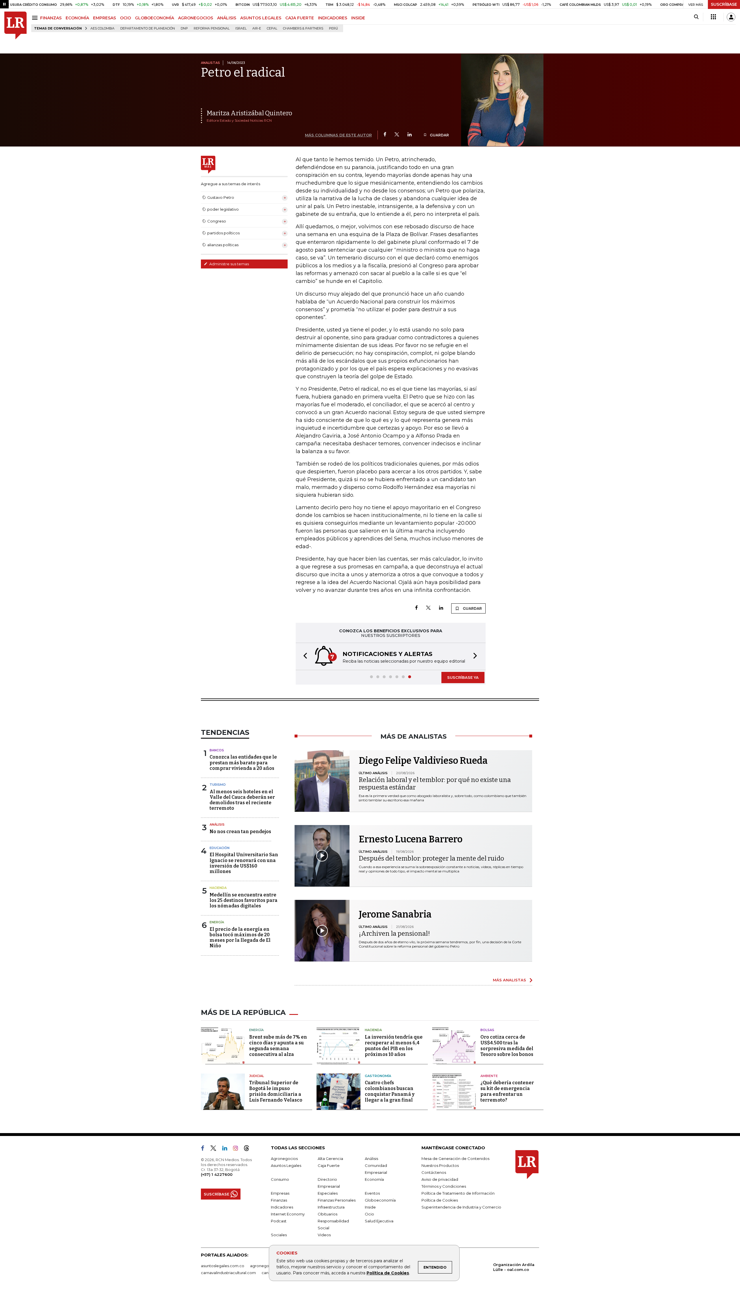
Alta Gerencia (330, 1158)
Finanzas (279, 1200)
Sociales (279, 1234)
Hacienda (218, 888)
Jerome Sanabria (395, 914)
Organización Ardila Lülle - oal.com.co (513, 1267)
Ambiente (489, 1076)
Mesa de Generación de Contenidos (455, 1158)
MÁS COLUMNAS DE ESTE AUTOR (338, 135)
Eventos (372, 1193)
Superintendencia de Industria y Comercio (461, 1207)
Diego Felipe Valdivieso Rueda (423, 760)
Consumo (280, 1179)
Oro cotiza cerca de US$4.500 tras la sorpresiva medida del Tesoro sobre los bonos (506, 1045)
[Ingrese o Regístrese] (731, 17)
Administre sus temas (228, 264)
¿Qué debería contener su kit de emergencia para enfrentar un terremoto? (507, 1091)
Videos (324, 1234)
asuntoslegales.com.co (222, 1265)
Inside (370, 1207)
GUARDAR (439, 135)
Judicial (256, 1076)
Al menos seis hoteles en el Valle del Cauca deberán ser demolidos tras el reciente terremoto (242, 800)
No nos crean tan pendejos (240, 831)
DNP (184, 28)
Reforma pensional (212, 28)
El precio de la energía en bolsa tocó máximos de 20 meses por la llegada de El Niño (240, 937)
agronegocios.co (266, 1265)
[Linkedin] (410, 135)
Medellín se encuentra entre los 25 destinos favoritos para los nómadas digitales (244, 900)
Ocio (369, 1214)
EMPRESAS (104, 18)
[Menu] (35, 18)
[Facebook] (385, 135)
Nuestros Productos (440, 1165)
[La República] (15, 26)
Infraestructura (331, 1207)
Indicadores (282, 1207)
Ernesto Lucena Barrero (410, 839)
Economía (374, 1179)
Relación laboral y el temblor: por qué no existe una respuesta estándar (435, 783)
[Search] (696, 17)
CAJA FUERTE (299, 18)
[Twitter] (396, 135)
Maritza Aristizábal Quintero (249, 113)
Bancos (217, 750)
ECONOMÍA (77, 18)
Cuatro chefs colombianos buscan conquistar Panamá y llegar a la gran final (390, 1091)
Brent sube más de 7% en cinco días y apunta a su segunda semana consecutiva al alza (278, 1045)
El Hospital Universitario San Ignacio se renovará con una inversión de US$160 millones (244, 863)
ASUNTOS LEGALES (260, 18)
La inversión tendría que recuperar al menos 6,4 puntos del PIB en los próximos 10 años (394, 1045)
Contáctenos (433, 1172)
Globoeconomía (380, 1200)
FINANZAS (51, 18)
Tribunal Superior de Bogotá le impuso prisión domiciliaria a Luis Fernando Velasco (275, 1091)
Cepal (272, 28)
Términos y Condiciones (443, 1186)
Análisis (217, 824)
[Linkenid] (227, 1149)
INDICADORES (332, 18)
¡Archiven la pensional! (394, 933)
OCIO (125, 18)
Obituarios (327, 1214)
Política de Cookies (388, 1273)
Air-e (256, 28)
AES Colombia (102, 28)
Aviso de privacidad (439, 1179)
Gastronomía (378, 1076)
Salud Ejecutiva (379, 1221)
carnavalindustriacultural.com (228, 1272)
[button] (303, 656)
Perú (333, 28)
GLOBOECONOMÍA (154, 18)
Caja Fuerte (329, 1165)
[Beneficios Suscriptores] (713, 17)
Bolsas (487, 1030)
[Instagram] (238, 1149)
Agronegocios (284, 1158)
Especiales (328, 1193)
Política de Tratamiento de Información (458, 1193)
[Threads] (249, 1149)
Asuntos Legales (286, 1165)
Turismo (218, 785)
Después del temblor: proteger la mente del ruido (431, 858)
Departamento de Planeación (147, 28)
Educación (220, 848)
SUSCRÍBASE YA (463, 677)
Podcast (278, 1221)
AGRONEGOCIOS (195, 18)
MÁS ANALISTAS (509, 980)
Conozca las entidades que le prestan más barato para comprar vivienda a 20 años (243, 762)
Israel (241, 28)
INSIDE (358, 18)
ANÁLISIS (226, 18)
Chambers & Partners (303, 28)
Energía (217, 922)
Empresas (280, 1193)
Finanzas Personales (337, 1200)
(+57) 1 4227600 (216, 1174)
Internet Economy (288, 1214)
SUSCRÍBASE (724, 4)
